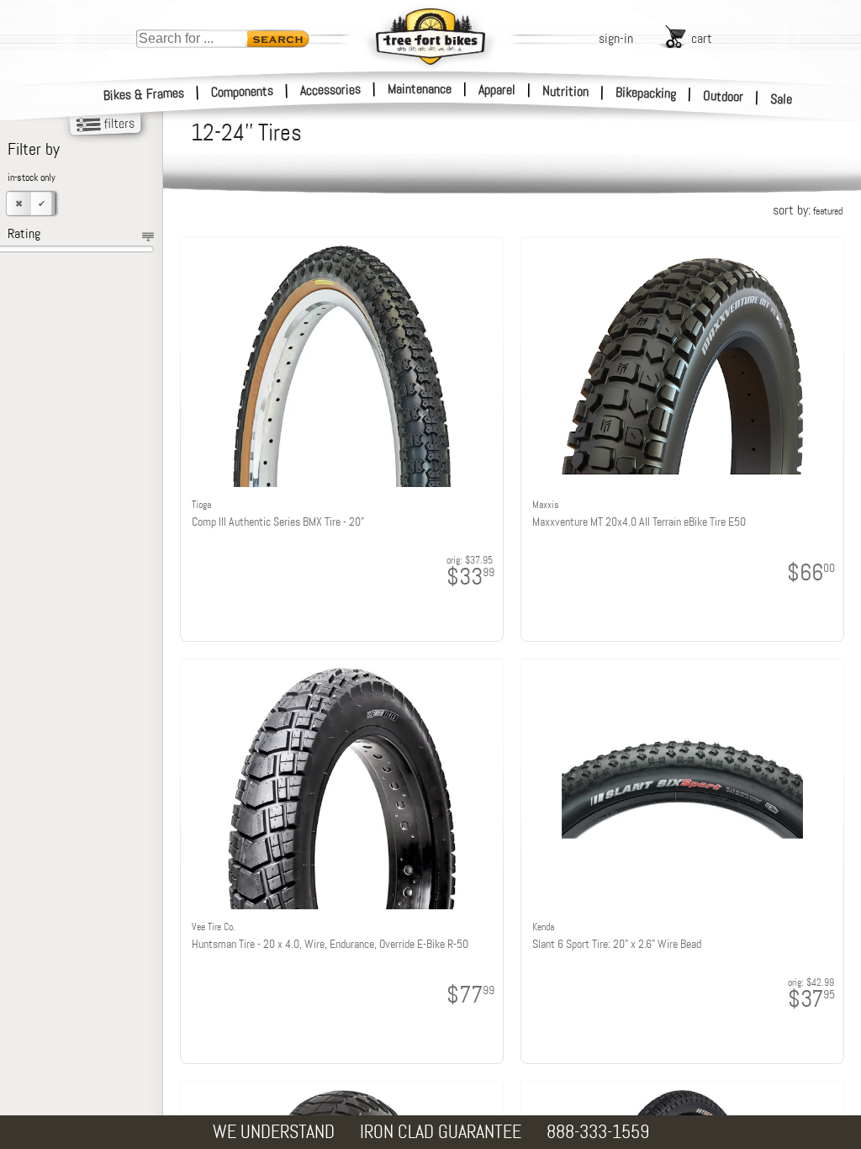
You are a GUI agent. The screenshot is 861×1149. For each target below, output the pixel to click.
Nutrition (565, 91)
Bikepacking (646, 93)
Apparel (496, 89)
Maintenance (420, 89)
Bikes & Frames (144, 94)
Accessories (330, 89)
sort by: (808, 210)
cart (701, 38)
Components (242, 91)
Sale (781, 99)
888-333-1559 (598, 1132)
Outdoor (723, 96)
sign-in (616, 38)
